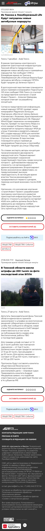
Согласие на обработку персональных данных (21, 490)
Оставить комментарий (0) (22, 227)
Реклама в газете (10, 436)
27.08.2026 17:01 (7, 260)
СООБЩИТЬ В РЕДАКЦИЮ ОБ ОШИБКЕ (19, 439)
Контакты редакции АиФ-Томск (18, 433)
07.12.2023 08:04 (7, 10)
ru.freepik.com (7, 55)
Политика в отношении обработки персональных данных (17, 493)
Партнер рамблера (21, 519)
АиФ (3, 308)
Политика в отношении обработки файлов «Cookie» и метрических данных (20, 497)
